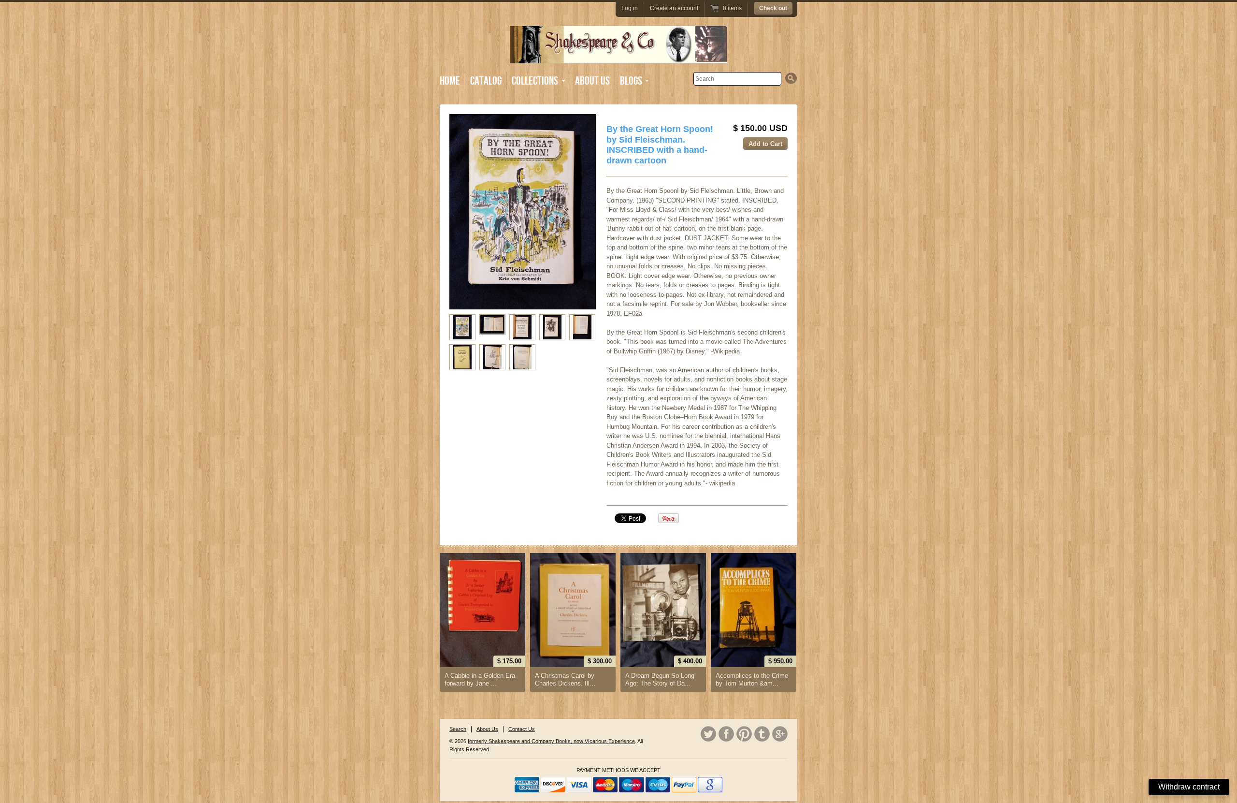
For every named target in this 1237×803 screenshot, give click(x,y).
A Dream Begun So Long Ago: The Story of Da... (659, 679)
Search (457, 729)
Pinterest (744, 734)
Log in (629, 8)
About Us (592, 81)
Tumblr (762, 734)
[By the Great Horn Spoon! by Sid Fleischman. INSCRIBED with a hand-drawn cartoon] (462, 327)
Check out (773, 8)
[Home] (618, 56)
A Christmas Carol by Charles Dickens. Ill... (565, 679)
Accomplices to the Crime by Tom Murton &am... (752, 679)
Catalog (486, 81)
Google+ (780, 734)
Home (450, 81)
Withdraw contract (1189, 787)
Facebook (726, 734)
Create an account (674, 8)
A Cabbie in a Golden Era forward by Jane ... (480, 679)
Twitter (708, 734)
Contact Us (521, 729)
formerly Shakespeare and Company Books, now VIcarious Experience (551, 741)
